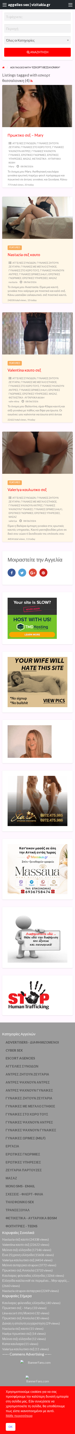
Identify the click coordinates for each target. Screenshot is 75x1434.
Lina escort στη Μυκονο (18, 1313)
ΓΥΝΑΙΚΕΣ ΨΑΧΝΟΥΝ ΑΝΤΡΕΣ (26, 505)
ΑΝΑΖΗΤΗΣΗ (39, 52)
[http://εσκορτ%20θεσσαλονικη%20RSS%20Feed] (31, 80)
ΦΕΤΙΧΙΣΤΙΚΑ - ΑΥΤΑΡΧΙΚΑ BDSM (26, 397)
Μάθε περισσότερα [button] (19, 1416)
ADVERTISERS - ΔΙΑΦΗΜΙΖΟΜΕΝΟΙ (32, 1042)
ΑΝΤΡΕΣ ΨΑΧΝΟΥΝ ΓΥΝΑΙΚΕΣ (29, 1090)
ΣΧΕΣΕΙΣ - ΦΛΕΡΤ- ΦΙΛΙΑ (24, 1194)
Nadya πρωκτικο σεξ (16, 1333)
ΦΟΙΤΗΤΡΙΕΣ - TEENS (21, 1226)
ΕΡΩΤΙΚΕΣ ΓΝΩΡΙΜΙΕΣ (33, 154)
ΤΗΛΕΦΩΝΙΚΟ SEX (20, 1202)
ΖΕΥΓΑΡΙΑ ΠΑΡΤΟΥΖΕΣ (24, 1170)
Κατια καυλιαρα (13, 1344)
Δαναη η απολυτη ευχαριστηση (23, 1323)
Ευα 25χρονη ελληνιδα (18, 1255)
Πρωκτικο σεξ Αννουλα (18, 1270)
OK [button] (10, 1426)
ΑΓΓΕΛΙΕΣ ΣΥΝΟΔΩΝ (24, 143)
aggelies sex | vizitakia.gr (29, 4)
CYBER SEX (14, 1050)
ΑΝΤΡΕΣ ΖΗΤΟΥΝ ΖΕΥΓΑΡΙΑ (27, 1074)
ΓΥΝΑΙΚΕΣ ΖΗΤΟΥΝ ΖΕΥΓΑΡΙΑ (29, 1098)
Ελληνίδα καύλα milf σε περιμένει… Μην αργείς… (35, 1280)
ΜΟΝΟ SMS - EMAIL (20, 1186)
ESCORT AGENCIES (20, 1058)
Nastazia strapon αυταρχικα (21, 1291)
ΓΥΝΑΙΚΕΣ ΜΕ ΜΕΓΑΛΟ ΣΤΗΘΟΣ (39, 266)
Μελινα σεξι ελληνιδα (16, 1250)
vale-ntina (14, 401)
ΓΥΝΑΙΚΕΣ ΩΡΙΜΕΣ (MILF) (33, 274)
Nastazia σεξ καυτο (24, 254)
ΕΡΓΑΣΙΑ (12, 1146)
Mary (11, 166)
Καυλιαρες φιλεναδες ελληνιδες (24, 1275)
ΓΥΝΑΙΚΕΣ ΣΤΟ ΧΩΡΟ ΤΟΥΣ (36, 147)
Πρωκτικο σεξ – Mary (25, 135)
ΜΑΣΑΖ (27, 158)
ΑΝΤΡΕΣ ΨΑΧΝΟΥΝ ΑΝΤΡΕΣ (28, 1082)
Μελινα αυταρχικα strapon (20, 1265)
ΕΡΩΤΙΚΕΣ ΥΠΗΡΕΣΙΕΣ (35, 278)
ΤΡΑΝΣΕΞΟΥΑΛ (18, 1210)
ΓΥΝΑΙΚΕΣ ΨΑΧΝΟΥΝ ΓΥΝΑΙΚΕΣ (31, 1130)
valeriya (13, 520)
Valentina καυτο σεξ (24, 370)
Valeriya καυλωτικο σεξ (27, 489)
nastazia (13, 282)
